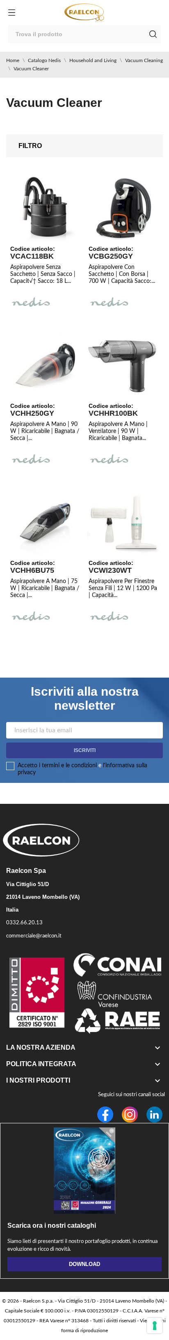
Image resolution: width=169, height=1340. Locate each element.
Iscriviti (85, 750)
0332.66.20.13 (24, 923)
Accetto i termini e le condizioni (57, 765)
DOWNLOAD (84, 1264)
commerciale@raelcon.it (34, 936)
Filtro (30, 145)
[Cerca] (153, 34)
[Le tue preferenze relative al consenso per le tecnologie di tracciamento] (154, 1325)
